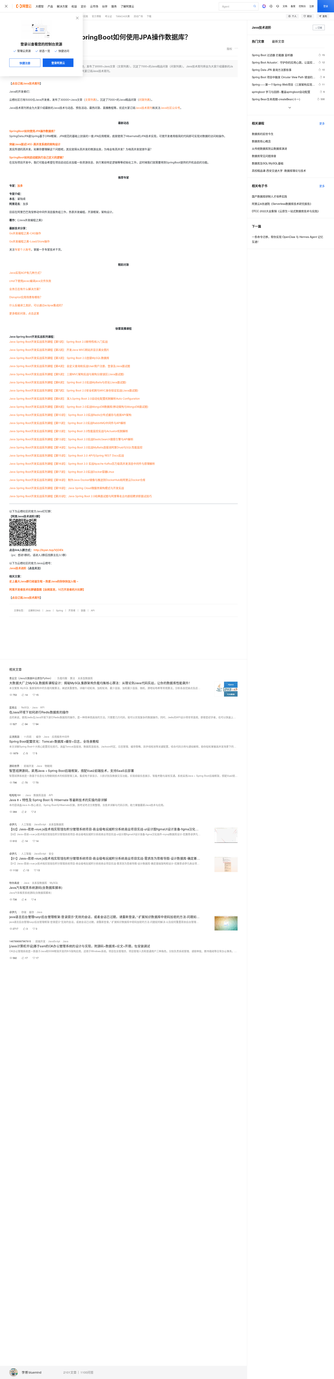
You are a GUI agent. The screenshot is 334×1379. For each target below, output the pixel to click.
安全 (51, 853)
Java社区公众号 (170, 107)
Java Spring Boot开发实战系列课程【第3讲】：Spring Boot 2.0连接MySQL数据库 (59, 358)
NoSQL (25, 707)
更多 (322, 123)
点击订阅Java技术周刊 (26, 83)
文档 (285, 6)
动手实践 (83, 16)
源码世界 (14, 766)
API (93, 610)
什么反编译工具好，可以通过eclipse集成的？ (36, 305)
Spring (59, 610)
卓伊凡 (13, 824)
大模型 (40, 6)
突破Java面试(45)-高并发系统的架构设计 (34, 144)
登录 (325, 6)
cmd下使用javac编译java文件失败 (30, 280)
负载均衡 (62, 678)
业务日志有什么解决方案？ (25, 289)
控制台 (302, 6)
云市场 (94, 6)
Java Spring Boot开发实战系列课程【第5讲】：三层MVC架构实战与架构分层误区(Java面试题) (66, 374)
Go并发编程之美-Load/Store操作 (29, 241)
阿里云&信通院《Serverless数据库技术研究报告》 (282, 204)
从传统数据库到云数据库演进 (269, 148)
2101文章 (70, 1372)
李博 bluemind (31, 1372)
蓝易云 (13, 707)
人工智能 (26, 824)
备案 (293, 6)
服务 (114, 6)
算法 (72, 678)
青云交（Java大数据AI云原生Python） (31, 678)
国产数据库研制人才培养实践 (269, 196)
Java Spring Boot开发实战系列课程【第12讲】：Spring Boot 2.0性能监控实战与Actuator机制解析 (68, 431)
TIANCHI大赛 (123, 16)
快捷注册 (25, 63)
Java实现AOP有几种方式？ (26, 272)
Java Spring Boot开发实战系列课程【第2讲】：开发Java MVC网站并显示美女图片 (59, 349)
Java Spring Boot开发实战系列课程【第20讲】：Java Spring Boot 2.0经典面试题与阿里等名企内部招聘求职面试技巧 (80, 496)
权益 (74, 6)
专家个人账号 (23, 249)
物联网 (48, 766)
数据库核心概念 (261, 141)
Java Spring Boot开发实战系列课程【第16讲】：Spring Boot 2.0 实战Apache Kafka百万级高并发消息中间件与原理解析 (82, 463)
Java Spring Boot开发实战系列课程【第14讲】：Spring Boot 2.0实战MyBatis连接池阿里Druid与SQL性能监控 (75, 447)
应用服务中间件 (60, 736)
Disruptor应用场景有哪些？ (26, 297)
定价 (83, 6)
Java (48, 610)
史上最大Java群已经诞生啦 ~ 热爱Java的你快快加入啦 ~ (43, 581)
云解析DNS (34, 610)
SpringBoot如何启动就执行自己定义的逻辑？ (37, 157)
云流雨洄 (14, 736)
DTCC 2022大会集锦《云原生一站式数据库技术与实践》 (286, 211)
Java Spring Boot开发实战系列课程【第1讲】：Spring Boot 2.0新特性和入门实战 (58, 341)
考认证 (108, 16)
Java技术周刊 (143, 107)
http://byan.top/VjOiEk (48, 550)
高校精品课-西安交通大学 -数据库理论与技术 (279, 170)
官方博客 (96, 16)
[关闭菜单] (6, 6)
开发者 (71, 610)
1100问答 (87, 1372)
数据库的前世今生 (263, 134)
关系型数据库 (85, 678)
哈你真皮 (14, 883)
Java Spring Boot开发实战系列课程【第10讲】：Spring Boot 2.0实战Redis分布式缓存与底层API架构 (70, 414)
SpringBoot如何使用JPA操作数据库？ (32, 131)
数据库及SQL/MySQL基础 (267, 163)
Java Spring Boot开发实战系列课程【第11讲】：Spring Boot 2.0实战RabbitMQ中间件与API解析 (67, 423)
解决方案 (62, 6)
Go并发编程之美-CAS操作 (25, 233)
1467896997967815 (20, 941)
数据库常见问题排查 (264, 156)
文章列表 (90, 99)
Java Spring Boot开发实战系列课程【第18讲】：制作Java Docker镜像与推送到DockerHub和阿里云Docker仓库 (77, 479)
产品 (50, 6)
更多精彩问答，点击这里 (24, 313)
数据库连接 (39, 795)
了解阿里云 (127, 6)
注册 (311, 6)
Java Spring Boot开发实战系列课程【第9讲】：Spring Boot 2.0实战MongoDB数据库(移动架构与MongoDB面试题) (78, 406)
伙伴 (104, 6)
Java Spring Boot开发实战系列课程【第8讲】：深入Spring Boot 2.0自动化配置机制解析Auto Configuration (74, 398)
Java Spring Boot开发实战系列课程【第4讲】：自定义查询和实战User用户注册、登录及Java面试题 (69, 366)
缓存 (38, 736)
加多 (20, 185)
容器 (83, 610)
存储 (23, 912)
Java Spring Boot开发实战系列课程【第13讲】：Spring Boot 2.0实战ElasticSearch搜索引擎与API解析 (71, 439)
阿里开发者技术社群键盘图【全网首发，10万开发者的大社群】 (47, 589)
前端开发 (29, 766)
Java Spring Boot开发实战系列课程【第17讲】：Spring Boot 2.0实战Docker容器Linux (61, 471)
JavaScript (40, 824)
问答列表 (144, 99)
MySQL (54, 883)
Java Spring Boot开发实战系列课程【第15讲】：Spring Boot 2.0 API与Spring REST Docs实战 (66, 455)
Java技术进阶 (17, 568)
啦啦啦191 (15, 795)
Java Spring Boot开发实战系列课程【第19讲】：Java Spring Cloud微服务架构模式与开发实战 (66, 488)
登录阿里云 (58, 63)
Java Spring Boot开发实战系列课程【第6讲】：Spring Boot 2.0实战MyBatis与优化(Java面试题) (67, 382)
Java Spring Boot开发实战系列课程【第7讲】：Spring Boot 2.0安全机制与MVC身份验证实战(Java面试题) (73, 390)
